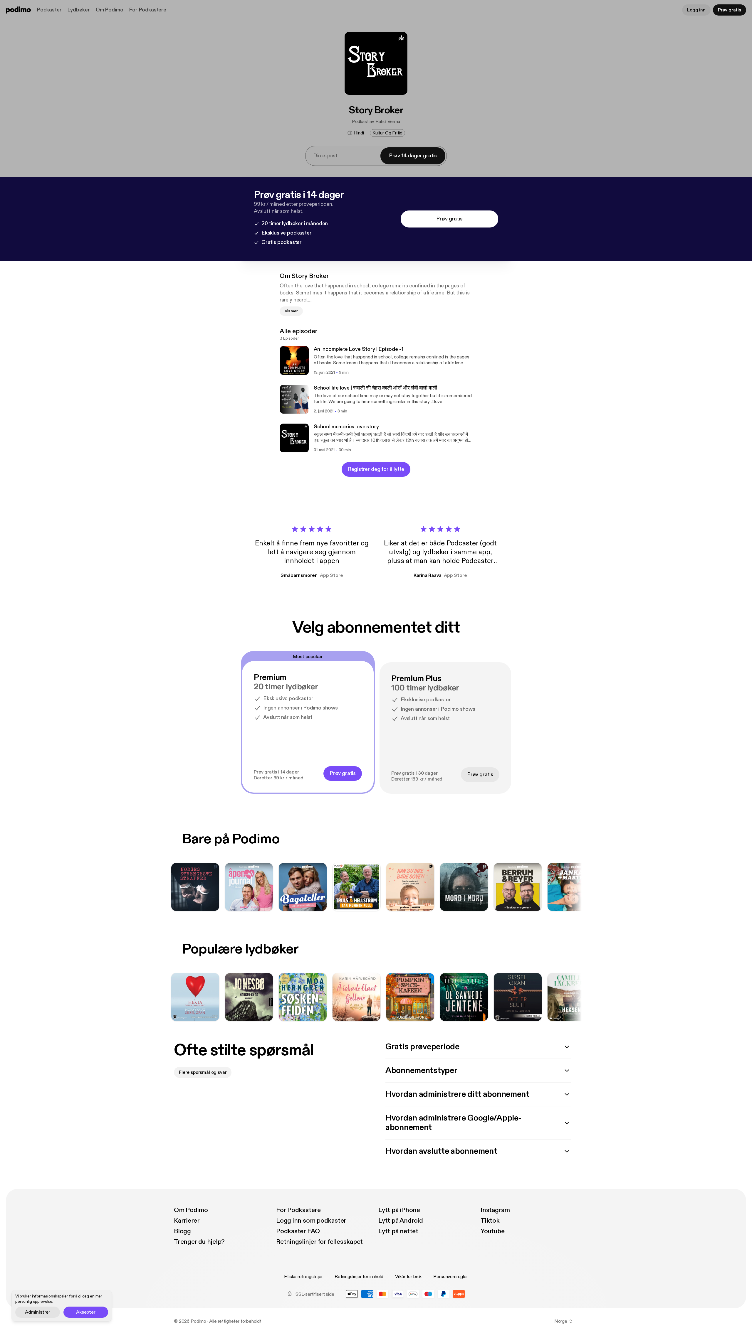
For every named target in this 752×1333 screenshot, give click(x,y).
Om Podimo (109, 9)
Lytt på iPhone (399, 1210)
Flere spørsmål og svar (202, 1072)
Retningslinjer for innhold (359, 1277)
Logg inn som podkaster (311, 1220)
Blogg (182, 1231)
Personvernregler (450, 1277)
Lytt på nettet (398, 1231)
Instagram (495, 1210)
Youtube (492, 1231)
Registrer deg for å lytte (376, 469)
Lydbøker (78, 9)
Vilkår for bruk (408, 1277)
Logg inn (696, 10)
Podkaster (49, 9)
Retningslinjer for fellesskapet (319, 1242)
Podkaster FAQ (298, 1231)
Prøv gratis (729, 10)
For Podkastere (147, 9)
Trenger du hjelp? (199, 1242)
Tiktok (490, 1220)
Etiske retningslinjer (303, 1277)
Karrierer (187, 1220)
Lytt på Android (400, 1220)
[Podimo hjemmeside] (18, 10)
